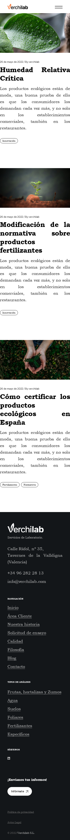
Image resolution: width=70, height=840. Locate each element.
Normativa (30, 484)
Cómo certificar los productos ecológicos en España (35, 409)
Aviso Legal (14, 822)
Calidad (15, 641)
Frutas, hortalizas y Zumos (34, 691)
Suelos (14, 708)
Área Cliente (19, 615)
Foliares (15, 717)
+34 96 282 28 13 (25, 572)
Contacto (16, 666)
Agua (12, 700)
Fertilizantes (9, 484)
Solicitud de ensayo (26, 632)
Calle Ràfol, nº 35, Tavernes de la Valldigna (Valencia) (35, 555)
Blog (11, 658)
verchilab (32, 61)
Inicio (12, 607)
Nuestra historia (23, 624)
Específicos (18, 734)
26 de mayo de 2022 (11, 61)
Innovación (8, 140)
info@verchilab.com (26, 581)
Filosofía (15, 649)
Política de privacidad (20, 812)
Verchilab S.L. (26, 832)
